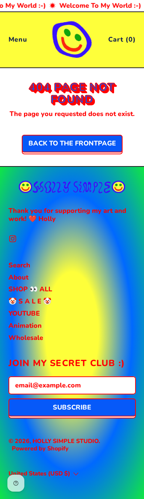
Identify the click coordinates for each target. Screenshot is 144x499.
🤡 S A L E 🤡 (29, 301)
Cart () (122, 41)
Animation (25, 325)
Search (19, 265)
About (18, 277)
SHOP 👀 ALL (30, 289)
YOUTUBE (24, 313)
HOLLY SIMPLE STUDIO (65, 441)
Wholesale (25, 337)
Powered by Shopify (40, 448)
